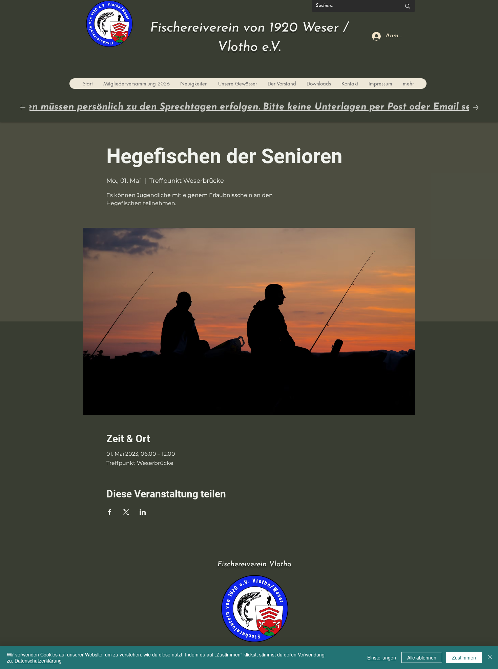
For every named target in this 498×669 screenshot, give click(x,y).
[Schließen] (490, 657)
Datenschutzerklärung (38, 660)
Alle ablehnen (421, 657)
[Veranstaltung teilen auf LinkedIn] (143, 512)
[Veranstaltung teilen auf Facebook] (109, 512)
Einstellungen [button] (381, 657)
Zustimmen (464, 657)
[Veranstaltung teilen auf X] (126, 512)
